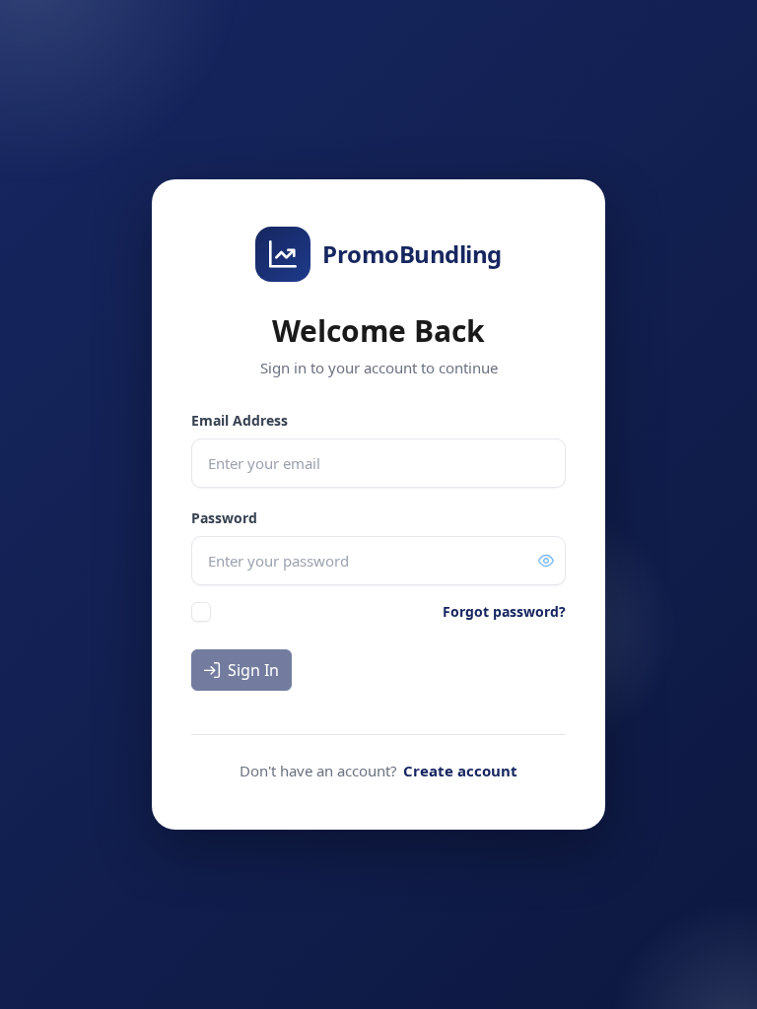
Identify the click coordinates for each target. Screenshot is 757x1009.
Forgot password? (504, 611)
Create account (460, 770)
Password (224, 517)
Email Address (239, 420)
